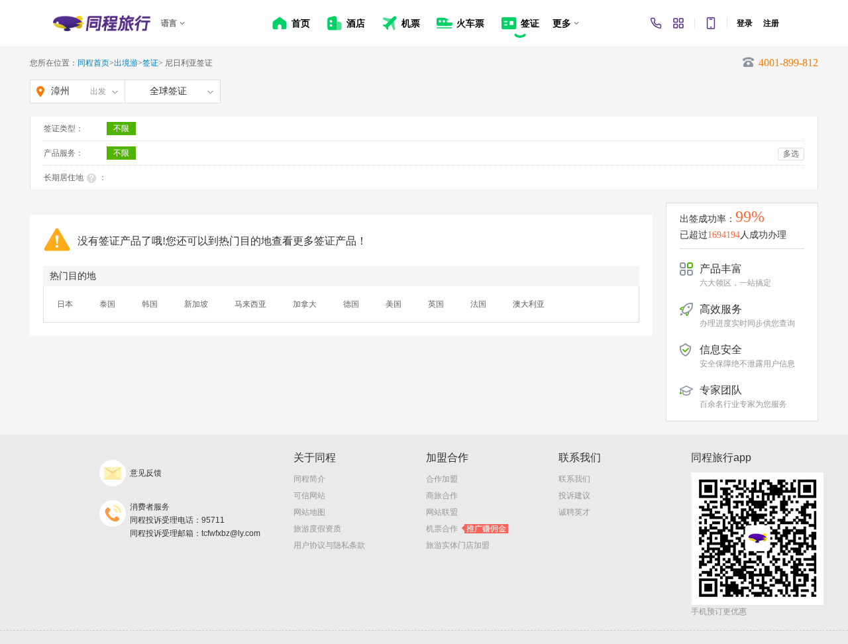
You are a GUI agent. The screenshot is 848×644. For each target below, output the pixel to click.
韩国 (150, 304)
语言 (169, 23)
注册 (771, 23)
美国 (393, 304)
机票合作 (466, 528)
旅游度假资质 (317, 528)
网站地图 (309, 512)
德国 (351, 304)
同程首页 (93, 63)
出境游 (126, 63)
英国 (436, 304)
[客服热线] (655, 23)
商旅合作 (442, 495)
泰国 (107, 304)
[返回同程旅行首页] (101, 23)
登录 (745, 23)
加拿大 (305, 304)
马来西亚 (250, 304)
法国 (478, 304)
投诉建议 (574, 495)
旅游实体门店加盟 (458, 545)
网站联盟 (442, 512)
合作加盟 (442, 479)
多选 (791, 153)
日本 (65, 304)
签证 (150, 63)
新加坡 (196, 304)
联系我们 (574, 479)
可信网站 (309, 495)
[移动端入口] (710, 23)
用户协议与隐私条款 (329, 545)
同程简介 (309, 479)
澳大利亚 (529, 304)
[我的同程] (678, 23)
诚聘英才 (574, 512)
